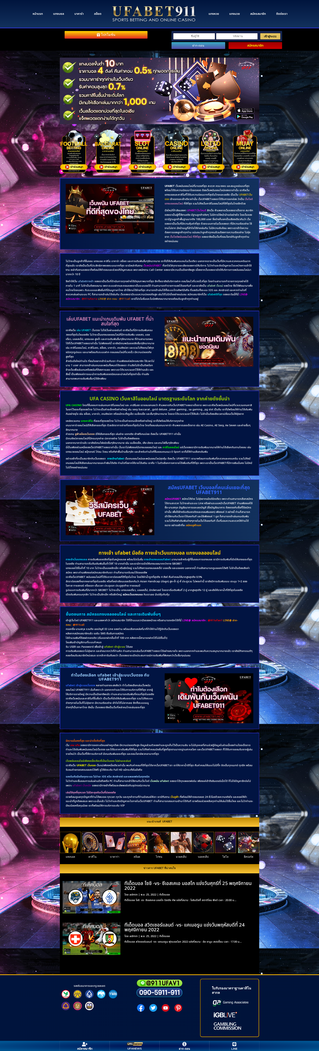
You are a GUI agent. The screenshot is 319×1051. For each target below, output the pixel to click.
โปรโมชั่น (108, 35)
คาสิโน (92, 856)
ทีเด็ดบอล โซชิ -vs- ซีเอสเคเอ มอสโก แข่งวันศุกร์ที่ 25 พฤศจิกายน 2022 (188, 886)
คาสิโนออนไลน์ (171, 447)
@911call (78, 625)
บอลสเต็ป (203, 856)
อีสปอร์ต (248, 856)
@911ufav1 (215, 620)
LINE (234, 1048)
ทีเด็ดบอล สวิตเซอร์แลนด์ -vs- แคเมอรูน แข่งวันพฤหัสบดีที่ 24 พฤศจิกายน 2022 (184, 927)
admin (133, 895)
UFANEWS (134, 1048)
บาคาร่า (79, 14)
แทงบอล (58, 14)
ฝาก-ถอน (198, 45)
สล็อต (97, 14)
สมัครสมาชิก (258, 14)
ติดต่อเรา (281, 14)
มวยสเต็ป (181, 856)
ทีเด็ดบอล (164, 895)
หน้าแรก (38, 14)
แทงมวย (234, 14)
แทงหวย (214, 14)
